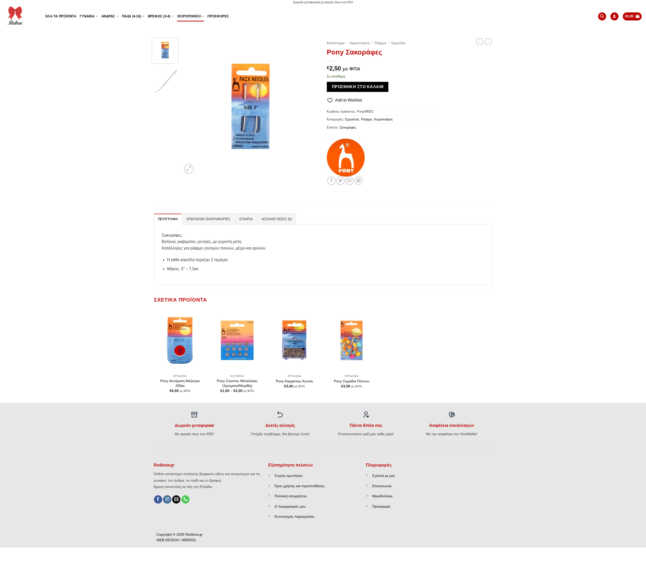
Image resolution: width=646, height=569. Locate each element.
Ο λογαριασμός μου (290, 506)
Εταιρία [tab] (246, 219)
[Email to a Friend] (349, 181)
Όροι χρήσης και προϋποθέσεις (300, 486)
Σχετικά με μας (383, 476)
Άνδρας (108, 16)
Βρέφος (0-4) (159, 16)
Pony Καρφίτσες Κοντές (294, 381)
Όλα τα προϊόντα (60, 16)
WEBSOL (189, 540)
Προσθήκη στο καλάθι (358, 87)
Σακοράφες (348, 127)
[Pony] (346, 158)
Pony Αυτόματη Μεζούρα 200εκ (180, 383)
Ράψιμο (380, 43)
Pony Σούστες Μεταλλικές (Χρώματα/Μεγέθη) (237, 383)
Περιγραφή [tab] (168, 219)
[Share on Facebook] (331, 181)
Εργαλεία (398, 43)
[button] (614, 16)
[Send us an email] (176, 499)
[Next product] (479, 41)
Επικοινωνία (381, 486)
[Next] (310, 106)
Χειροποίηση (189, 16)
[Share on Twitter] (340, 181)
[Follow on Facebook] (158, 499)
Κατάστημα (335, 43)
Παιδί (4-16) (131, 16)
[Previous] (191, 106)
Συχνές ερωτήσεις (289, 476)
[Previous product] (488, 41)
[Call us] (185, 499)
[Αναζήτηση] (602, 16)
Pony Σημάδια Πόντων (351, 381)
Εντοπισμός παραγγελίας (294, 516)
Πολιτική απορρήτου (291, 496)
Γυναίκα (87, 16)
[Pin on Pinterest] (359, 181)
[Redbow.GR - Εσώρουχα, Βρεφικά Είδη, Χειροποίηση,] (21, 16)
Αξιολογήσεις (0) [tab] (277, 219)
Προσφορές (218, 16)
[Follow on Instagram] (167, 499)
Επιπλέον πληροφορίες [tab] (209, 219)
